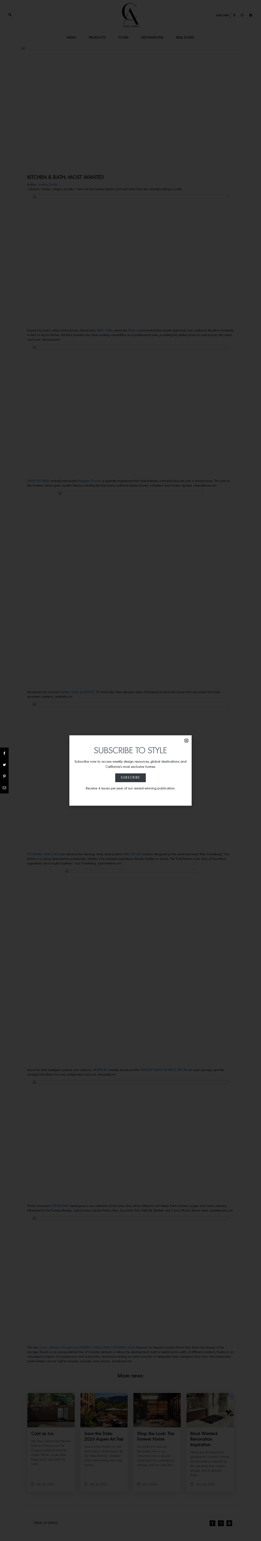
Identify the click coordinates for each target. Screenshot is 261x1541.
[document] (130, 770)
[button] (186, 740)
